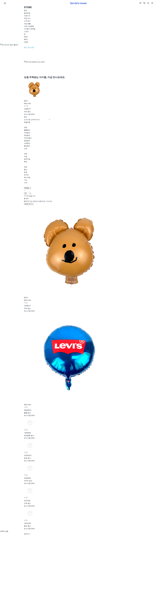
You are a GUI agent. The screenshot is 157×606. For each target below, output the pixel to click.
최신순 (36, 201)
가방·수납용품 (29, 26)
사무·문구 (27, 21)
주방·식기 (27, 18)
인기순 (28, 201)
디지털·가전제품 (29, 29)
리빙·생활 (27, 24)
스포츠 (26, 31)
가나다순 (49, 201)
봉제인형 (27, 13)
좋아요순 (42, 201)
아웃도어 (27, 16)
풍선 (25, 10)
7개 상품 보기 (31, 196)
